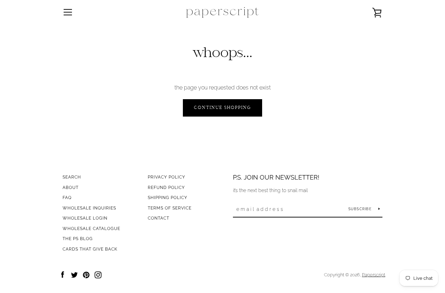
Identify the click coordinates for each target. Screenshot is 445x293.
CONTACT (158, 218)
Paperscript (373, 274)
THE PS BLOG (78, 238)
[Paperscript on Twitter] (74, 274)
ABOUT (71, 187)
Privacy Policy (166, 177)
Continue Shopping (222, 108)
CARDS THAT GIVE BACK (90, 249)
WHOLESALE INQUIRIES (89, 208)
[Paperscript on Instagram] (98, 274)
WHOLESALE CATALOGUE (91, 228)
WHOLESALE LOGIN (85, 218)
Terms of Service (170, 208)
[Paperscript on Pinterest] (86, 274)
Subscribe (360, 209)
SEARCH (72, 177)
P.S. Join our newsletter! (276, 177)
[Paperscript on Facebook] (62, 274)
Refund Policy (166, 187)
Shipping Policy (167, 197)
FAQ (67, 197)
